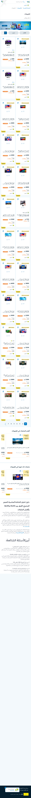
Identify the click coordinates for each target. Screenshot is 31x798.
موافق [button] (26, 794)
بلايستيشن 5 (26, 526)
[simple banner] (28, 1)
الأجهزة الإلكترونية (20, 532)
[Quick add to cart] (18, 39)
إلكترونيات (19, 8)
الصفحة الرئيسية (26, 8)
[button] (17, 794)
